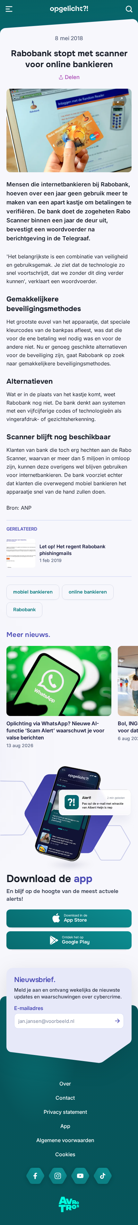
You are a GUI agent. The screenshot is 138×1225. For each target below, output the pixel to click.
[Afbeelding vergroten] (120, 100)
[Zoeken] (129, 9)
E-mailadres (28, 1008)
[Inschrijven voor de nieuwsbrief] (117, 1021)
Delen (72, 77)
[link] (69, 9)
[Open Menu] (9, 9)
